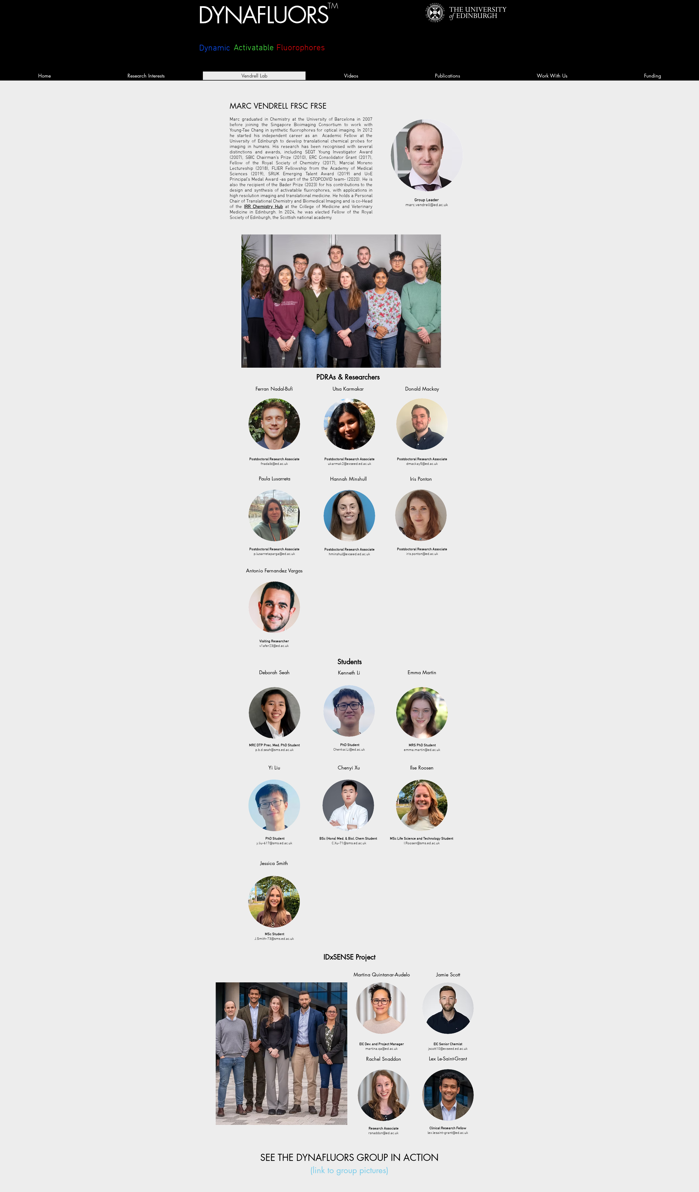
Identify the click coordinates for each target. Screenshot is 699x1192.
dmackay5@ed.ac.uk (422, 464)
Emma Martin (422, 672)
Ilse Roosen (422, 767)
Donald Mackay (422, 388)
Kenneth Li (349, 672)
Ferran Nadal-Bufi (274, 388)
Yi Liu (274, 767)
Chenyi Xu (349, 767)
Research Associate (384, 1128)
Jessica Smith (274, 863)
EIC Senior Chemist (448, 1044)
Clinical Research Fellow (448, 1128)
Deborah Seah (274, 672)
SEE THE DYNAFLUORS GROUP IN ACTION (349, 1157)
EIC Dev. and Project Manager (381, 1044)
